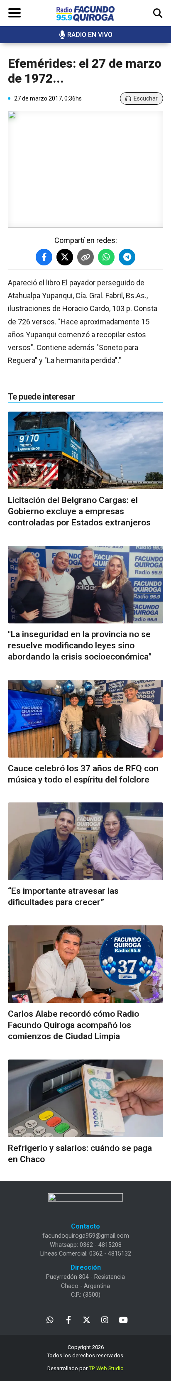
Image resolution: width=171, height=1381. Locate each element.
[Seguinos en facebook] (68, 1319)
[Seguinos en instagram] (105, 1319)
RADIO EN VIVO (89, 35)
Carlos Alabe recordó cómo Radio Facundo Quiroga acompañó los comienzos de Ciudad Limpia (73, 1025)
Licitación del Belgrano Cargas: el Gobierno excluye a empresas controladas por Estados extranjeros (79, 511)
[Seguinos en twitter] (86, 1319)
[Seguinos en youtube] (123, 1319)
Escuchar (146, 98)
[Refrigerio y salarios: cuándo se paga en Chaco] (85, 1098)
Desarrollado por (85, 1368)
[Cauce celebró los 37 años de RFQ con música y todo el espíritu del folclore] (85, 719)
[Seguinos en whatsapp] (50, 1319)
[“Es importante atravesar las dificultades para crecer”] (85, 841)
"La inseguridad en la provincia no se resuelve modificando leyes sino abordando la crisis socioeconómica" (79, 645)
